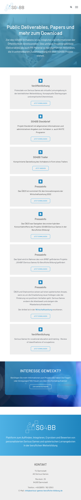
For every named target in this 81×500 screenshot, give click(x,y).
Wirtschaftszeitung (43, 309)
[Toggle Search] (71, 7)
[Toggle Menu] (76, 7)
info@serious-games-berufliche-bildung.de (44, 490)
